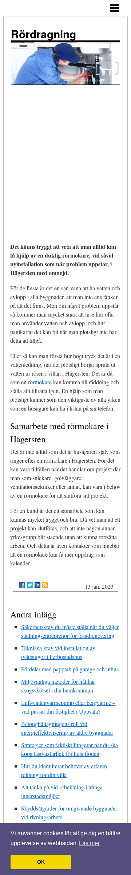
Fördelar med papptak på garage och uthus (70, 669)
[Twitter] (30, 585)
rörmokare (40, 382)
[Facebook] (22, 585)
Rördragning (43, 34)
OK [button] (41, 862)
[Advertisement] (65, 154)
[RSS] (45, 585)
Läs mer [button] (89, 843)
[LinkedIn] (37, 585)
